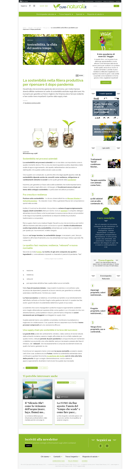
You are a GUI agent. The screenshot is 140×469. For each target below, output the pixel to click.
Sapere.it (118, 1)
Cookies (85, 461)
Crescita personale (108, 1)
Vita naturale (32, 367)
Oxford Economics (30, 201)
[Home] (70, 7)
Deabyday (80, 1)
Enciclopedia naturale (45, 14)
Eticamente (98, 1)
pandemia (72, 180)
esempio (64, 211)
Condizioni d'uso (59, 461)
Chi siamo (45, 457)
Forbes (39, 252)
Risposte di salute (94, 14)
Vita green (43, 367)
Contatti (56, 457)
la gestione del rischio (56, 356)
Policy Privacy (73, 461)
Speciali (79, 14)
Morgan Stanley (73, 198)
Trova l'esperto (65, 14)
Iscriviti (42, 6)
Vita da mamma (89, 1)
